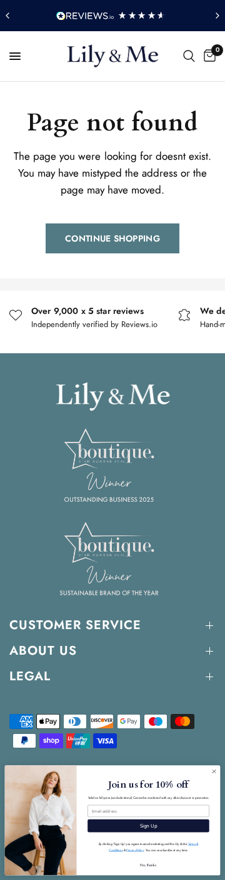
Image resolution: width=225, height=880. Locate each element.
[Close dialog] (214, 771)
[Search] (189, 56)
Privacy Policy (134, 850)
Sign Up (149, 826)
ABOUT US (43, 651)
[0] (207, 56)
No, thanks (148, 865)
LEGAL (30, 676)
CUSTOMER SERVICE (75, 625)
